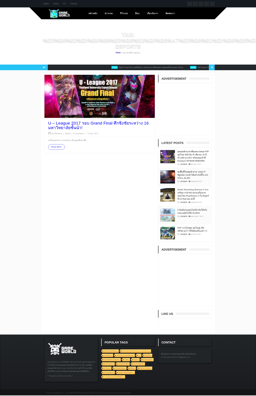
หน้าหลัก (93, 13)
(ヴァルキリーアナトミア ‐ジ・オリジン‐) (135, 351)
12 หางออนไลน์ (138, 364)
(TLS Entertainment (110, 351)
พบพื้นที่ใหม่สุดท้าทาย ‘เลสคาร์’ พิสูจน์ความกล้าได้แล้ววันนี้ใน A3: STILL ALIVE (192, 175)
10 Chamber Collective (111, 359)
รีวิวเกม (124, 13)
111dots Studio (120, 368)
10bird (126, 359)
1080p (132, 368)
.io (139, 355)
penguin (183, 164)
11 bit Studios (108, 364)
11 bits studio (147, 359)
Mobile (46, 4)
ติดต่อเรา (170, 13)
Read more (56, 147)
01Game (148, 355)
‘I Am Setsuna (108, 372)
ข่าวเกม (109, 13)
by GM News (57, 134)
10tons (135, 359)
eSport (68, 134)
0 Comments (78, 134)
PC (64, 4)
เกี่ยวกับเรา (152, 13)
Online (56, 4)
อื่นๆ (137, 13)
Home (118, 53)
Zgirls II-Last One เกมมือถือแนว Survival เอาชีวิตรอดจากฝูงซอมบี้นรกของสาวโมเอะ (144, 67)
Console (73, 4)
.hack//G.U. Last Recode (124, 355)
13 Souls (107, 368)
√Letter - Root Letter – (125, 372)
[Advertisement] (183, 111)
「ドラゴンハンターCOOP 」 (114, 376)
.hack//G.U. (108, 355)
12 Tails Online (123, 364)
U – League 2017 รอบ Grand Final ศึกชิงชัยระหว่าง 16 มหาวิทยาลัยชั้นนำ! (98, 125)
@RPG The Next (145, 368)
